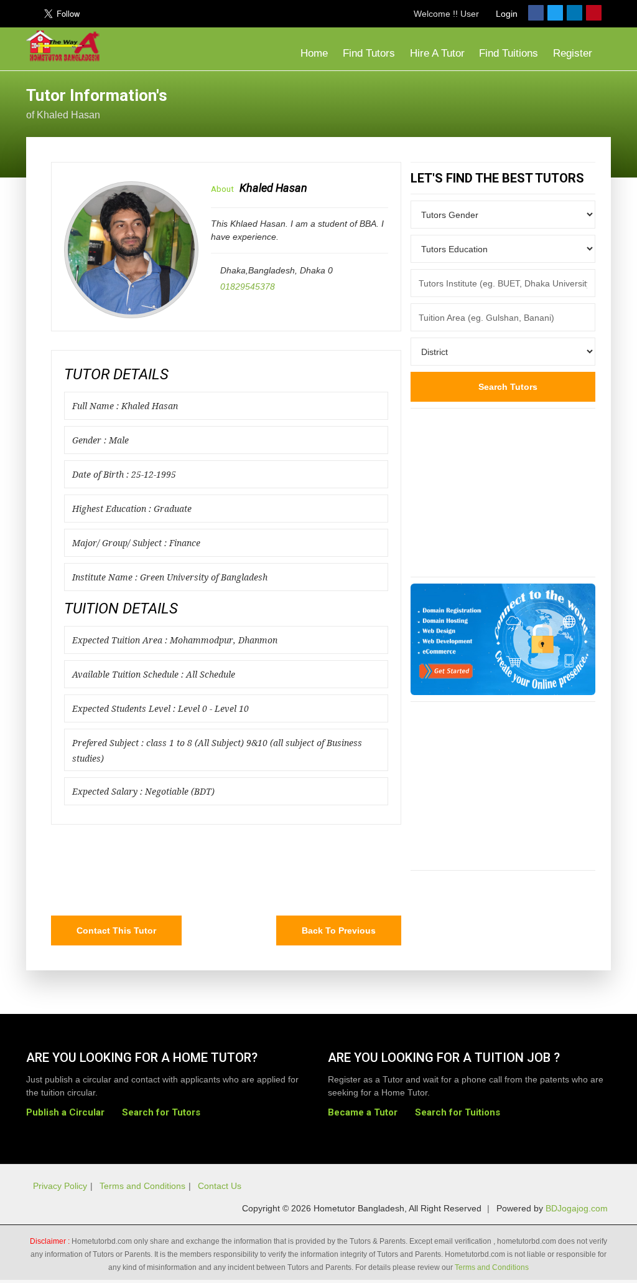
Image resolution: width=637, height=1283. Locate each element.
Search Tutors (506, 387)
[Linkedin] (574, 13)
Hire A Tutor (437, 53)
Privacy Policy (60, 1186)
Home (312, 53)
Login (505, 14)
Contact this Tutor (116, 930)
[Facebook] (536, 13)
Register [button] (574, 53)
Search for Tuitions (457, 1112)
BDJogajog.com (577, 1208)
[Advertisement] (511, 102)
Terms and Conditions (142, 1186)
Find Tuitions (508, 53)
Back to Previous (339, 930)
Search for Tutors (161, 1112)
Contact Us (219, 1186)
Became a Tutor (363, 1112)
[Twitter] (555, 13)
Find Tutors (369, 53)
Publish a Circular (65, 1112)
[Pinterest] (594, 13)
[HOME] (66, 46)
